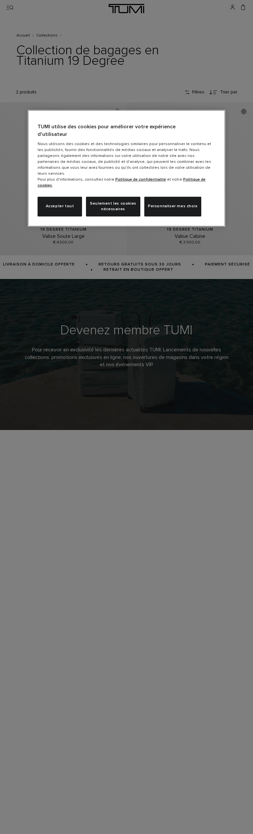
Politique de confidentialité (140, 180)
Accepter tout (60, 206)
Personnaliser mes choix (173, 206)
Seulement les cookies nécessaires (113, 206)
